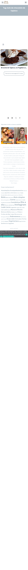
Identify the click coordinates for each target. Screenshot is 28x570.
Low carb (4, 209)
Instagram (20, 204)
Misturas (4, 212)
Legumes (13, 207)
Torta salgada (4, 221)
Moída (13, 212)
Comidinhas (15, 202)
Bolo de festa (9, 197)
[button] (2, 2)
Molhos (9, 212)
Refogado (3, 216)
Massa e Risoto (16, 210)
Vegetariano (22, 221)
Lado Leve (5, 207)
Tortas (24, 219)
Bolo (3, 197)
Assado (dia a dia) (5, 195)
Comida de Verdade (6, 202)
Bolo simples (19, 197)
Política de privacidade (8, 236)
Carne (12, 200)
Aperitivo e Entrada (10, 193)
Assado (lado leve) (14, 195)
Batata (21, 195)
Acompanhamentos (16, 190)
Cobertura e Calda (20, 200)
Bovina (2, 200)
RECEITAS (19, 214)
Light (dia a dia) (20, 207)
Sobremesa (15, 216)
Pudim (12, 214)
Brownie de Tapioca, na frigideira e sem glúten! (13, 68)
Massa (8, 209)
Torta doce (18, 219)
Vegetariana (14, 221)
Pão (15, 214)
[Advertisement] (14, 28)
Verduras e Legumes (7, 223)
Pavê (16, 212)
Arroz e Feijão (19, 192)
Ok (26, 234)
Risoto (8, 216)
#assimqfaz (5, 190)
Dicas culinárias (9, 205)
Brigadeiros (7, 200)
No (1, 236)
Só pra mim (11, 219)
